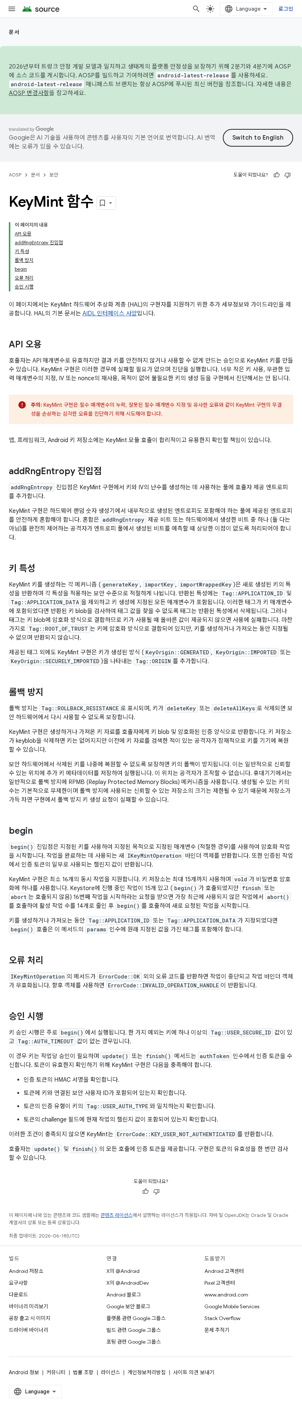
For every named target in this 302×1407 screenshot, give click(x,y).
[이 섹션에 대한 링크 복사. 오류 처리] (50, 961)
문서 (14, 32)
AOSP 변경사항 (29, 93)
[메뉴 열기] (11, 9)
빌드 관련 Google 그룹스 (133, 1330)
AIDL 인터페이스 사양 (109, 313)
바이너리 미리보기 (28, 1306)
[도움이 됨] (276, 175)
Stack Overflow (222, 1318)
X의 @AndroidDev (127, 1283)
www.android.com (226, 1294)
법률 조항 (83, 1372)
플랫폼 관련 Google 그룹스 (136, 1318)
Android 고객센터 (224, 1271)
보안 (53, 175)
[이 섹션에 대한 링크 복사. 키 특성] (42, 569)
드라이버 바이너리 (28, 1330)
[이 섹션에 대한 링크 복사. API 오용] (49, 345)
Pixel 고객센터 (219, 1283)
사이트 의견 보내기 (193, 1372)
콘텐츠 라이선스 (117, 1215)
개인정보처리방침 (146, 1372)
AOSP (15, 175)
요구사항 (18, 1283)
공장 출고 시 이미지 (29, 1318)
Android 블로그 (123, 1294)
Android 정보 (24, 1372)
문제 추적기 (216, 1330)
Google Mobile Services (231, 1306)
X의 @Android (123, 1271)
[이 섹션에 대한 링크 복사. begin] (40, 831)
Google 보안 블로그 (128, 1306)
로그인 (285, 9)
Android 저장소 (26, 1271)
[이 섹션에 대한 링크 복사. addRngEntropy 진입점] (109, 472)
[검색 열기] (196, 8)
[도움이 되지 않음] (287, 175)
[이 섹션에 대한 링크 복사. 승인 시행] (50, 1017)
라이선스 (110, 1372)
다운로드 (18, 1294)
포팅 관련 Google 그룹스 (133, 1341)
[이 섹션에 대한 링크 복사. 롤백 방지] (50, 693)
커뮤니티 (56, 1372)
